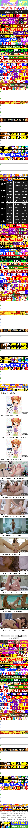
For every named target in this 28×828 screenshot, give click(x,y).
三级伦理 (9, 188)
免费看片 (3, 221)
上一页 (7, 635)
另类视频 (24, 191)
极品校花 (9, 222)
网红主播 (17, 182)
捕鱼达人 (9, 201)
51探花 (24, 207)
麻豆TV (17, 207)
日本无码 (24, 182)
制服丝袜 (17, 191)
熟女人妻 (17, 213)
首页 (2, 635)
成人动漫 (24, 185)
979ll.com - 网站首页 (13, 12)
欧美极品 (17, 185)
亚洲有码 (9, 185)
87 (16, 635)
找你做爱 (24, 194)
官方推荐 (3, 202)
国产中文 (9, 219)
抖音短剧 (9, 207)
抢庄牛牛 (17, 201)
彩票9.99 (9, 204)
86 (12, 635)
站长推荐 (3, 196)
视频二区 (3, 190)
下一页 (24, 635)
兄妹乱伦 (17, 219)
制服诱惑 (24, 216)
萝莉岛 (24, 210)
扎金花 (17, 204)
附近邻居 (9, 194)
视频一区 (3, 184)
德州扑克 (24, 201)
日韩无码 (24, 222)
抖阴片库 (3, 215)
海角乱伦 (17, 216)
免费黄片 (24, 213)
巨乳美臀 (24, 188)
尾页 (16, 638)
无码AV (3, 208)
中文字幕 (17, 188)
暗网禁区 (9, 216)
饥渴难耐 (17, 194)
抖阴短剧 (17, 222)
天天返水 (24, 204)
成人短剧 (24, 219)
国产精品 (9, 182)
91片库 (10, 210)
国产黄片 (9, 213)
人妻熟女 (9, 191)
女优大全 (17, 210)
